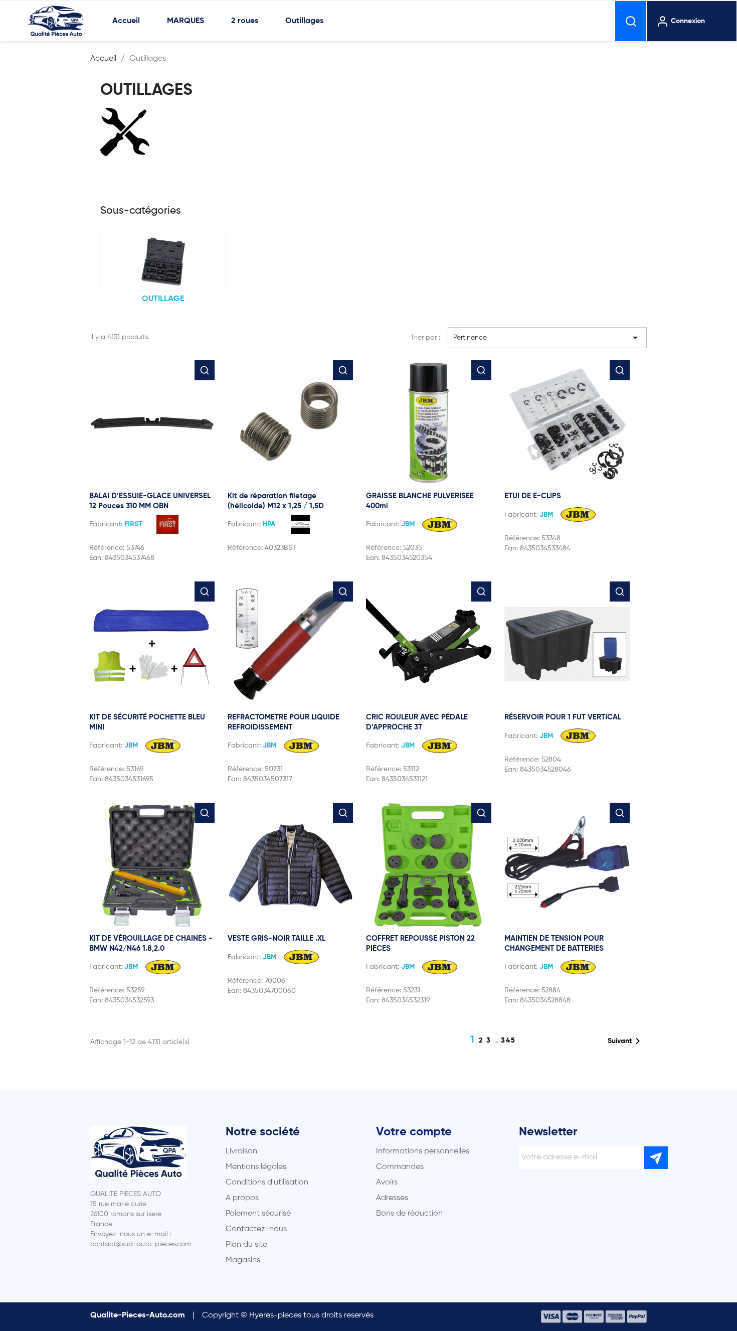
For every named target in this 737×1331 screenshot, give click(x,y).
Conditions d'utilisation (267, 1182)
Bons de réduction (409, 1214)
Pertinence (547, 338)
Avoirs (387, 1182)
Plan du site (246, 1245)
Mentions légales (256, 1167)
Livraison (241, 1151)
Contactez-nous (256, 1229)
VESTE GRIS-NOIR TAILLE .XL (276, 938)
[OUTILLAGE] (163, 261)
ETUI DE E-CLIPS (532, 496)
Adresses (392, 1198)
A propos (242, 1198)
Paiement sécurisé (258, 1214)
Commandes (400, 1167)
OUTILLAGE (163, 299)
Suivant (626, 1041)
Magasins (243, 1260)
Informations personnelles (422, 1151)
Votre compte (414, 1132)
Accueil (126, 21)
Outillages (304, 21)
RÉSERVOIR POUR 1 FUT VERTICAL (562, 717)
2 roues (244, 21)
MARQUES (185, 21)
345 (508, 1040)
